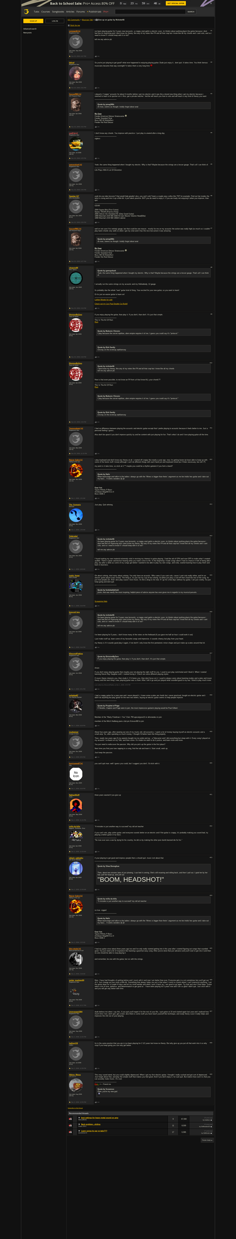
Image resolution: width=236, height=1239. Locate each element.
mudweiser (73, 732)
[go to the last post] (211, 1120)
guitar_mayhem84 (76, 980)
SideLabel (73, 536)
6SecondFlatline (76, 654)
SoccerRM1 (74, 94)
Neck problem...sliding (90, 1124)
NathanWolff (74, 795)
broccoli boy (74, 612)
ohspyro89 (73, 268)
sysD (71, 133)
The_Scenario (75, 505)
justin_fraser (74, 576)
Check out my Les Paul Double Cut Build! (111, 304)
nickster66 (73, 31)
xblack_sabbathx (76, 858)
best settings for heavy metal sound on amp (99, 1118)
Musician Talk (87, 20)
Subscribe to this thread (75, 1108)
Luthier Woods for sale (103, 300)
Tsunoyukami (74, 428)
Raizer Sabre (74, 460)
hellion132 (73, 1043)
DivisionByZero (75, 315)
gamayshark (74, 165)
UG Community (74, 20)
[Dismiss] (211, 3)
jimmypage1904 (75, 1012)
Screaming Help (101, 601)
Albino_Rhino (75, 1075)
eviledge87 (73, 695)
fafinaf (71, 63)
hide (165, 1121)
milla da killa (74, 826)
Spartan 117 (74, 196)
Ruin (96, 322)
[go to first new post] (79, 1117)
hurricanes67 (74, 763)
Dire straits (73, 949)
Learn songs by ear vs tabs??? (94, 1131)
